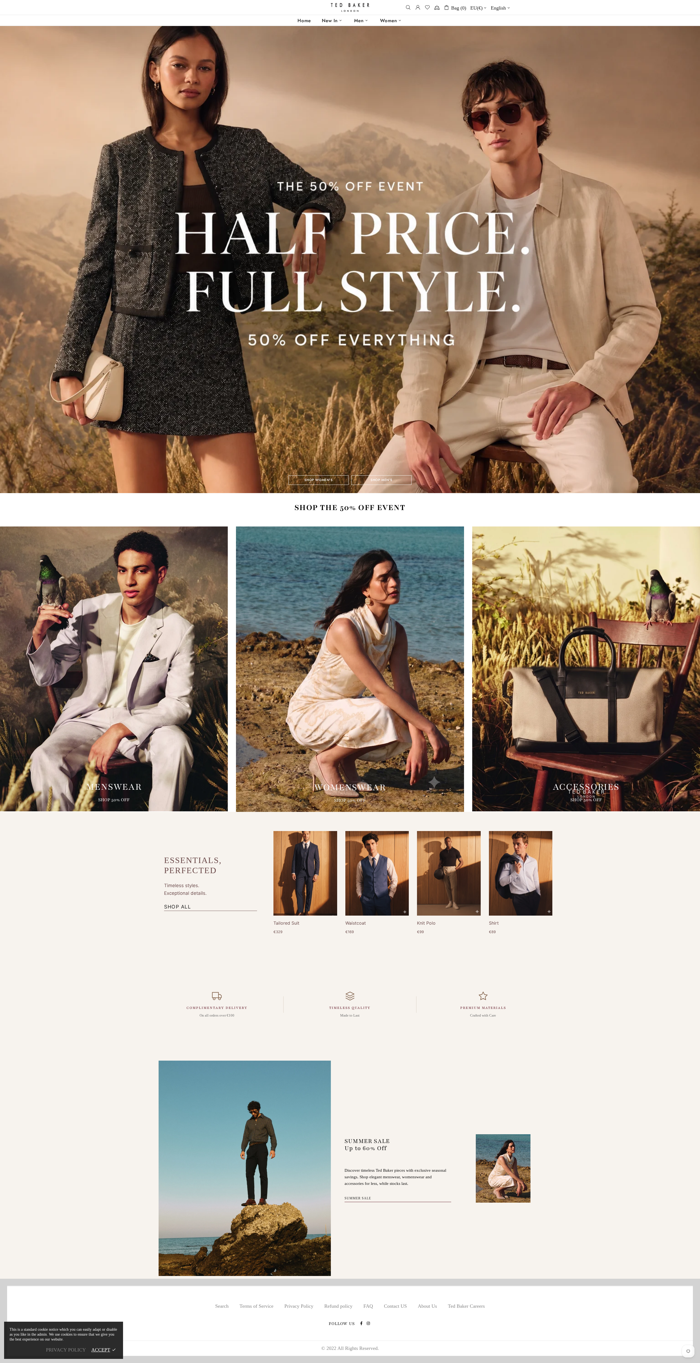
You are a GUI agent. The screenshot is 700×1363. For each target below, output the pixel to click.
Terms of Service (256, 1306)
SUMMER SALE (358, 1198)
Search (222, 1306)
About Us (427, 1306)
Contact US (395, 1306)
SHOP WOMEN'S (318, 480)
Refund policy (338, 1306)
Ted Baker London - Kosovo (350, 7)
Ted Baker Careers (466, 1306)
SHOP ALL (177, 907)
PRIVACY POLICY (66, 1350)
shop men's (381, 480)
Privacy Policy (298, 1306)
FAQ (368, 1306)
